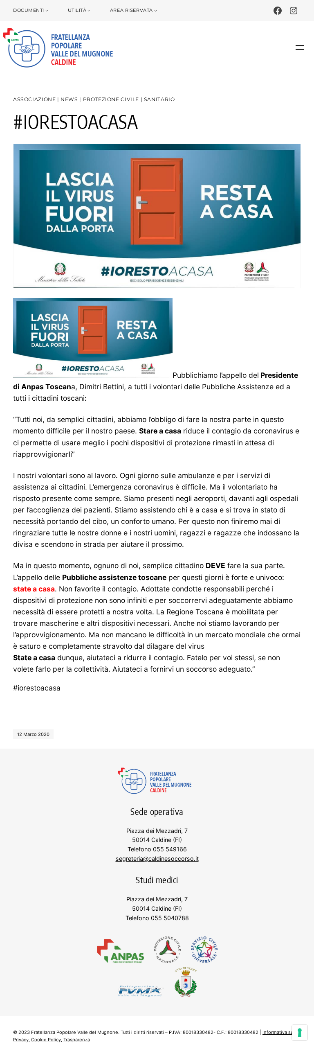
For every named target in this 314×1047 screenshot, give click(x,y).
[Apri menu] (300, 47)
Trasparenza (76, 1039)
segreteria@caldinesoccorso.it (157, 858)
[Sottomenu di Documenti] (46, 10)
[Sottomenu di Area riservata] (155, 10)
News (69, 99)
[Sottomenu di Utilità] (88, 10)
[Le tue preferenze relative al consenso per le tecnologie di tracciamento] (299, 1032)
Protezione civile (111, 99)
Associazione (34, 99)
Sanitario (159, 99)
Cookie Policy (46, 1039)
